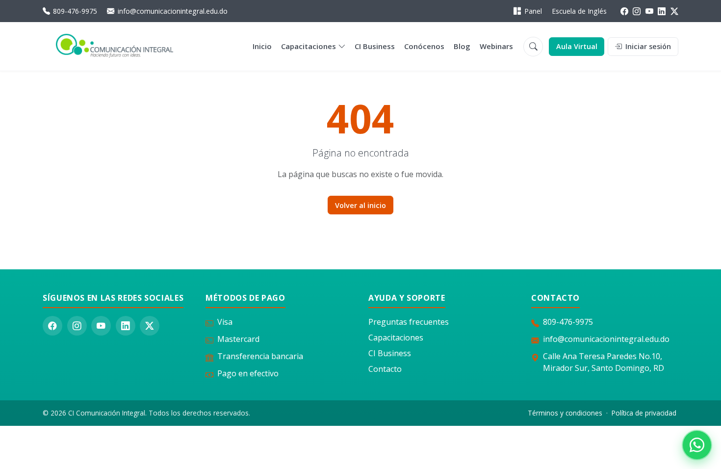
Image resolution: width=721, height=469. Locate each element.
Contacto (385, 369)
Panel (532, 11)
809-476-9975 (75, 11)
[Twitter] (674, 11)
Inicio (262, 46)
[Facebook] (624, 11)
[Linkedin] (662, 11)
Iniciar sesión (647, 46)
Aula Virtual (576, 46)
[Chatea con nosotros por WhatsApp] (697, 445)
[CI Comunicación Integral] (114, 46)
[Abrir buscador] (533, 46)
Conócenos (424, 46)
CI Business (375, 46)
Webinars (496, 46)
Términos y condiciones (565, 412)
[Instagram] (637, 11)
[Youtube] (649, 11)
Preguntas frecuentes (408, 321)
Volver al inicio (360, 205)
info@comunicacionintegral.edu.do (172, 11)
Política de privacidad (644, 412)
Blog (462, 46)
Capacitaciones (308, 46)
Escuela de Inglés (579, 11)
